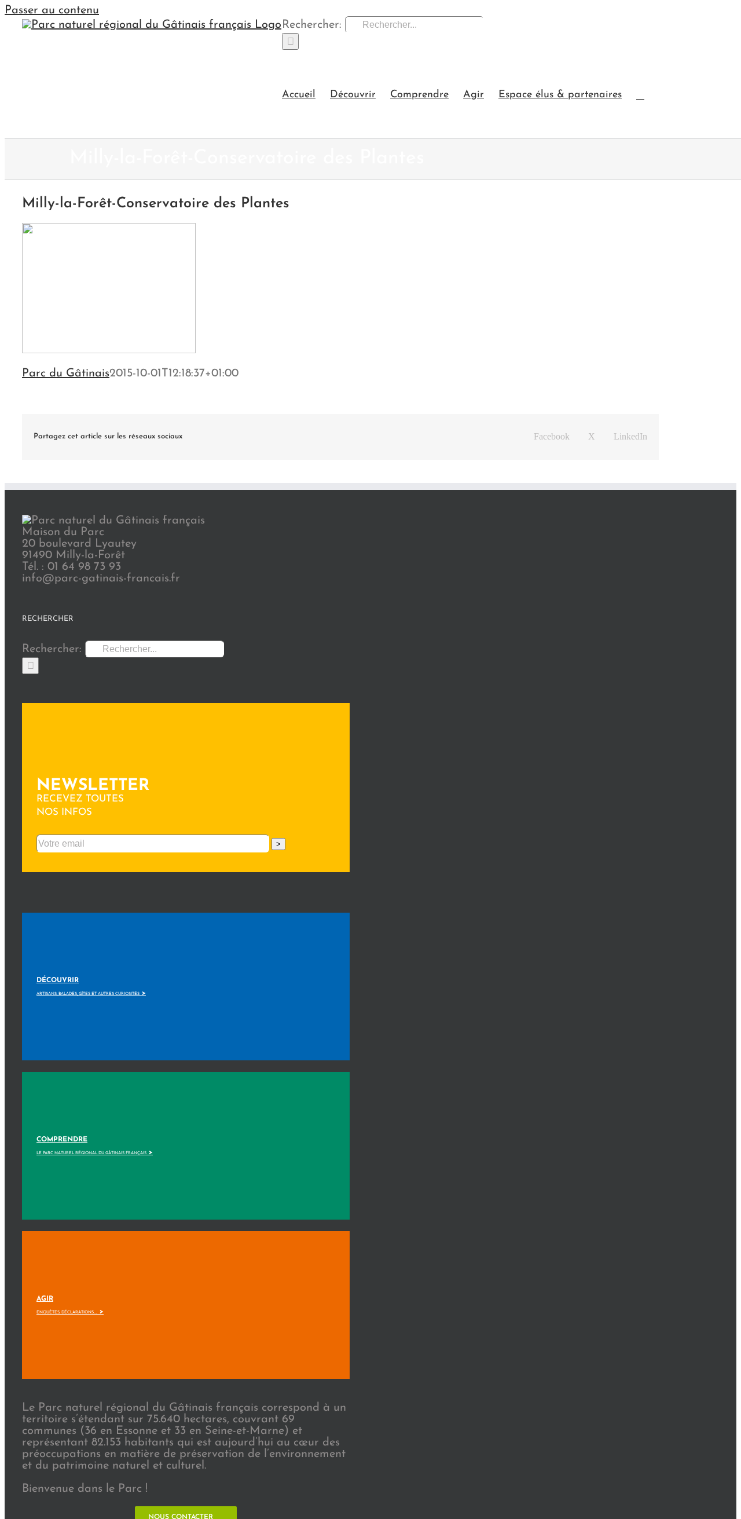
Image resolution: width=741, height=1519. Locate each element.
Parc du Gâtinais (65, 373)
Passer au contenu (52, 10)
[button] (640, 94)
